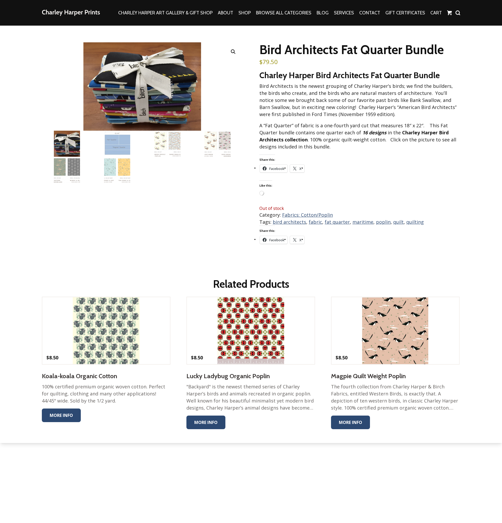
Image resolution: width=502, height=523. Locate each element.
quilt (398, 222)
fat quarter (337, 222)
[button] (233, 51)
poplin (383, 222)
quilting (415, 222)
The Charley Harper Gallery (71, 13)
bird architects (289, 222)
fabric (315, 222)
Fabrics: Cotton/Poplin (307, 215)
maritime (362, 222)
